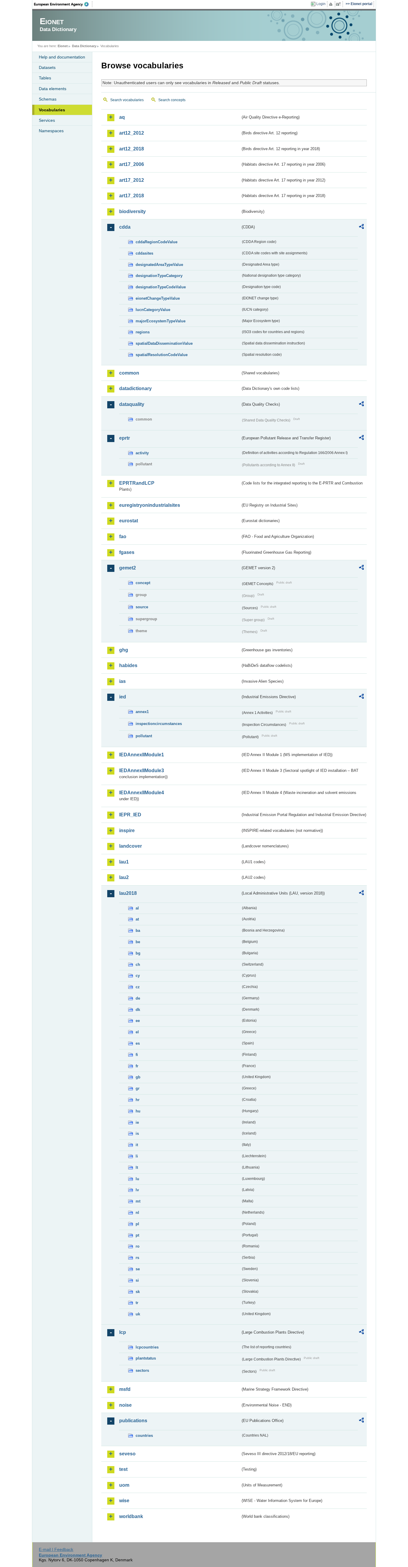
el (137, 1032)
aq (122, 117)
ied (122, 696)
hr (137, 1099)
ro (137, 1246)
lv (137, 1190)
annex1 (142, 711)
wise (124, 1500)
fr (137, 1066)
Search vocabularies (127, 100)
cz (138, 987)
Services (47, 120)
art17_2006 (131, 164)
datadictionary (135, 388)
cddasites (144, 253)
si (137, 1280)
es (138, 1043)
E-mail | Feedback (56, 1549)
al (137, 908)
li (137, 1156)
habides (128, 665)
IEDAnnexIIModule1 (141, 754)
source (142, 607)
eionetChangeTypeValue (158, 298)
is (137, 1133)
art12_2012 (131, 133)
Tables (45, 78)
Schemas (47, 99)
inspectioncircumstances (159, 723)
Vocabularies (52, 109)
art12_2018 (131, 148)
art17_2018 (131, 195)
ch (138, 964)
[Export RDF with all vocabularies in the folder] (361, 227)
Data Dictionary (84, 46)
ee (138, 1020)
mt (138, 1201)
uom (124, 1485)
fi (137, 1054)
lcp (122, 1332)
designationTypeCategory (159, 275)
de (138, 998)
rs (137, 1257)
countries (144, 1435)
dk (138, 1009)
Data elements (52, 88)
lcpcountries (147, 1347)
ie (137, 1122)
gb (138, 1077)
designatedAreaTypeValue (159, 264)
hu (138, 1111)
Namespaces (51, 130)
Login (321, 4)
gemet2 (127, 567)
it (137, 1145)
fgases (126, 552)
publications (133, 1420)
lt (137, 1167)
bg (138, 953)
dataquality (131, 404)
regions (143, 332)
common (129, 372)
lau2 (124, 877)
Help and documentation (62, 57)
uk (138, 1314)
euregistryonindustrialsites (149, 505)
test (123, 1469)
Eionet (63, 46)
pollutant (144, 736)
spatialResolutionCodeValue (162, 355)
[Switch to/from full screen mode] (339, 4)
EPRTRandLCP (136, 483)
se (138, 1269)
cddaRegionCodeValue (156, 242)
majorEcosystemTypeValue (160, 321)
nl (137, 1212)
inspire (127, 830)
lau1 (124, 861)
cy (138, 975)
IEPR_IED (130, 814)
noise (125, 1405)
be (138, 942)
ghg (123, 649)
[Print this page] (331, 4)
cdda (125, 227)
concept (143, 583)
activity (142, 453)
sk (138, 1291)
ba (138, 930)
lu (137, 1179)
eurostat (128, 520)
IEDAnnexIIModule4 (141, 792)
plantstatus (146, 1358)
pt (137, 1235)
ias (122, 681)
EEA (63, 4)
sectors (142, 1370)
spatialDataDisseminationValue (164, 343)
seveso (127, 1453)
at (137, 919)
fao (122, 536)
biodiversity (132, 211)
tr (137, 1302)
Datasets (47, 67)
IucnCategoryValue (153, 309)
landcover (130, 846)
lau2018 (128, 893)
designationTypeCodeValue (161, 287)
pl (137, 1224)
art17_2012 (131, 180)
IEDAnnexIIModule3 (141, 770)
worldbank (131, 1516)
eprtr (124, 438)
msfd (125, 1389)
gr (137, 1088)
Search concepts (171, 100)
